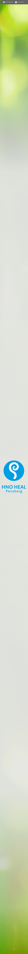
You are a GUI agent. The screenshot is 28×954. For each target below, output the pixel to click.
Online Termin (20, 2)
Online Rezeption (9, 2)
